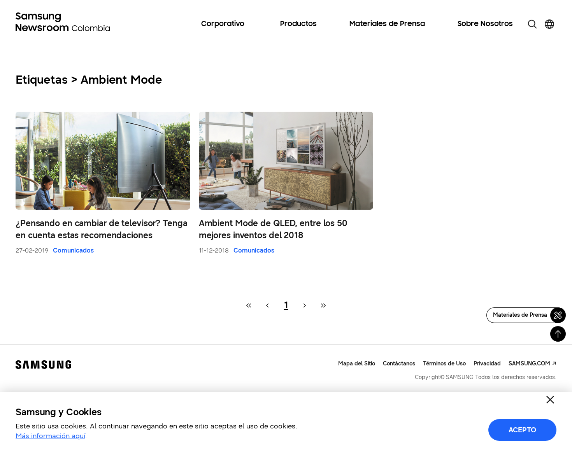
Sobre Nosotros (485, 24)
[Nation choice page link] (549, 24)
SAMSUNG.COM (529, 363)
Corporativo (222, 24)
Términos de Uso (444, 363)
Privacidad (487, 363)
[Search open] (532, 24)
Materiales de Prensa (387, 24)
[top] (558, 334)
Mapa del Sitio (356, 363)
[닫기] (550, 399)
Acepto (522, 430)
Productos (298, 24)
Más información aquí (50, 436)
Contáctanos (399, 363)
